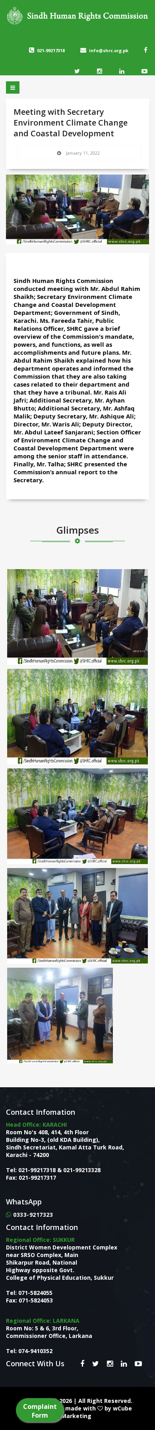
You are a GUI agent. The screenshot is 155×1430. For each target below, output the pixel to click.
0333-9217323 (33, 1214)
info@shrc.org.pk (108, 50)
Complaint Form (40, 1411)
